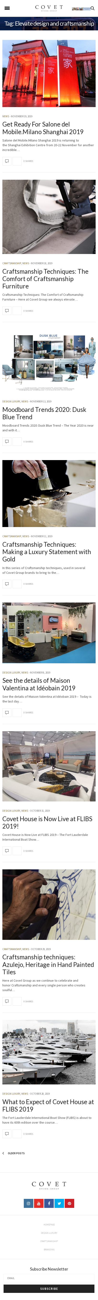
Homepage (49, 1224)
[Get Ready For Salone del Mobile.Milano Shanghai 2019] (49, 73)
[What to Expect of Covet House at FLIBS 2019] (49, 1052)
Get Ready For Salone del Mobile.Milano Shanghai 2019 (42, 127)
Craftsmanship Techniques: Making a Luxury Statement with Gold (46, 552)
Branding (49, 1249)
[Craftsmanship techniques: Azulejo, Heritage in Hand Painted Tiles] (49, 904)
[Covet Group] (49, 8)
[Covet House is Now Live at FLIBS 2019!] (49, 766)
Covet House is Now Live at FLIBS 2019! (47, 822)
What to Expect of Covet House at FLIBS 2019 (48, 1105)
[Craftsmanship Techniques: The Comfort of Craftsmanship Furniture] (49, 217)
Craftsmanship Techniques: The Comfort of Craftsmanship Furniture (45, 279)
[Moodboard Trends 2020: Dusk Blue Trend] (49, 360)
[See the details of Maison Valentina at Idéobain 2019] (49, 633)
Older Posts (16, 1153)
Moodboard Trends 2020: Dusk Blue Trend (44, 413)
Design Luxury (11, 401)
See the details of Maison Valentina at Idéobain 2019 (38, 684)
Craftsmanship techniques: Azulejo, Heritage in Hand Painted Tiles (48, 964)
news (5, 116)
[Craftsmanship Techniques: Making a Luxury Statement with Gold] (49, 493)
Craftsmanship (11, 263)
